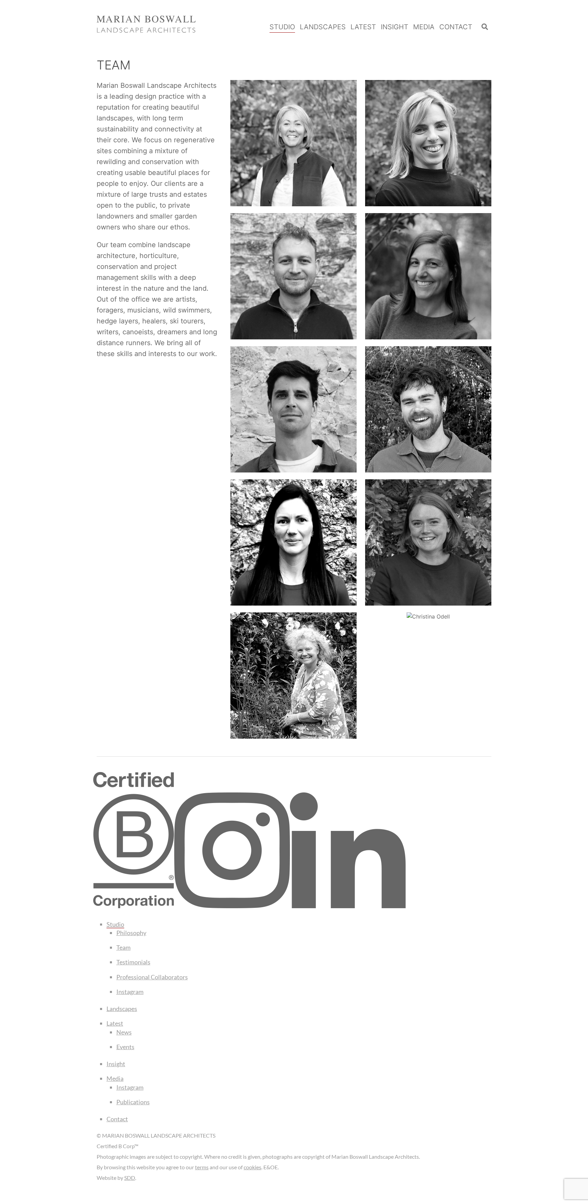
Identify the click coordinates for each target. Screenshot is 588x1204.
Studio (282, 27)
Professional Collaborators (152, 977)
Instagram (130, 991)
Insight (394, 27)
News (124, 1032)
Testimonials (133, 962)
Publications (133, 1102)
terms (202, 1167)
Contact (455, 27)
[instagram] (232, 906)
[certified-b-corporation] (133, 906)
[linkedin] (348, 906)
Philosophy (131, 932)
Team (123, 947)
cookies (252, 1167)
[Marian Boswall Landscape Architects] (146, 29)
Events (125, 1046)
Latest (363, 27)
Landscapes (323, 27)
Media (424, 27)
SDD (129, 1177)
